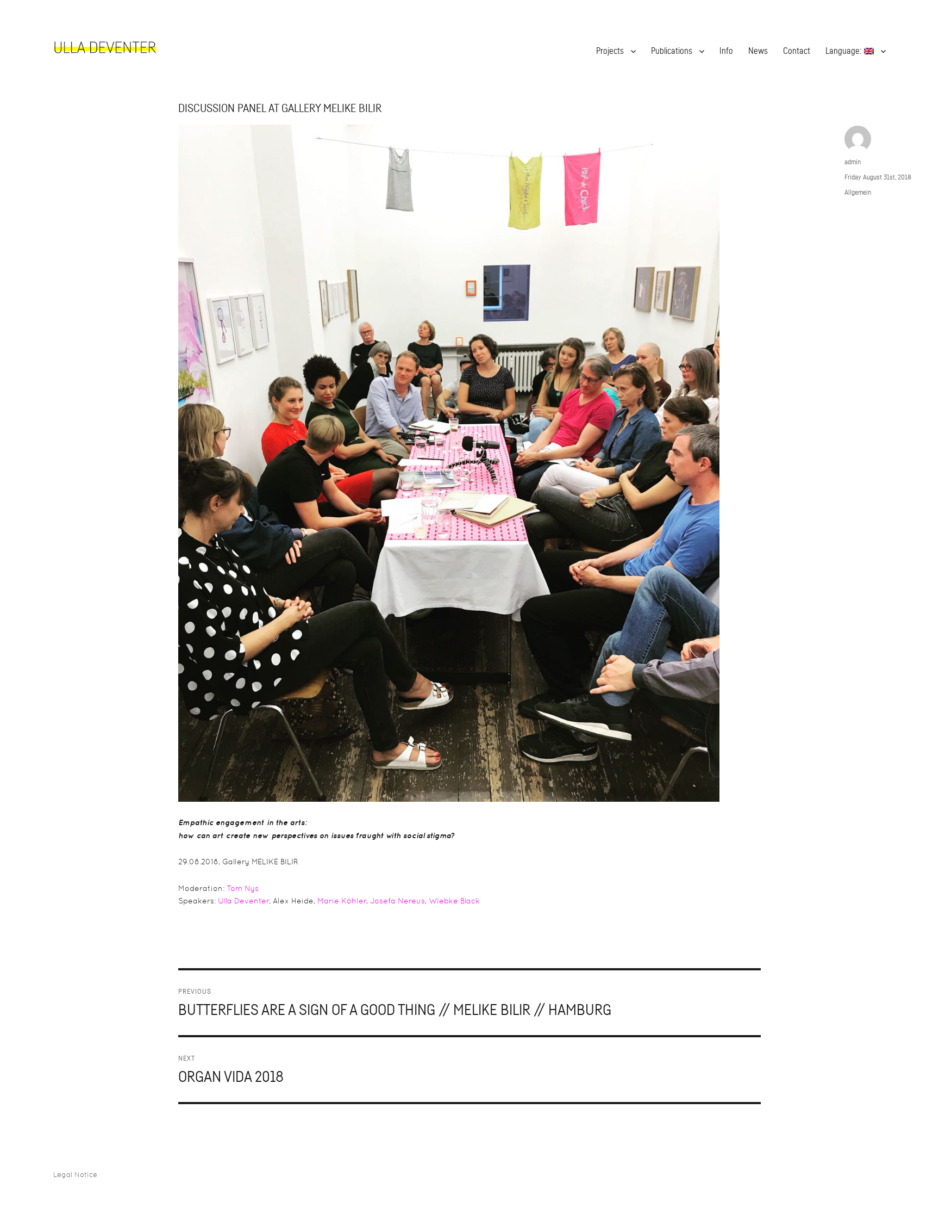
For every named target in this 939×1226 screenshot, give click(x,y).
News (758, 51)
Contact (796, 51)
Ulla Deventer (243, 900)
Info (726, 51)
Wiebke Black (454, 900)
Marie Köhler (341, 900)
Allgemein (857, 192)
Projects (610, 51)
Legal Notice (75, 1175)
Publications (671, 51)
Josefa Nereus (397, 900)
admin (852, 161)
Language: (844, 51)
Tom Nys (243, 888)
